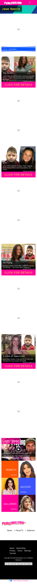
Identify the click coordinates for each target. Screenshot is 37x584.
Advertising (20, 548)
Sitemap (27, 551)
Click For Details (18, 84)
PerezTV (19, 530)
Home (5, 49)
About (11, 548)
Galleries (31, 530)
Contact (12, 553)
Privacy (12, 551)
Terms (19, 551)
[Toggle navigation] (30, 2)
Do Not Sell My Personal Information (18, 564)
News (9, 530)
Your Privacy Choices (20, 581)
